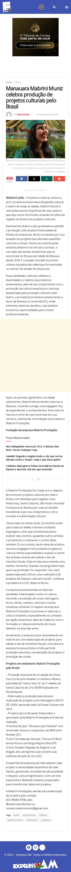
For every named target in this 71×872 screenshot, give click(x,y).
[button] (54, 7)
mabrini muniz (15, 820)
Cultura (17, 82)
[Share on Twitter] (34, 178)
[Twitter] (42, 847)
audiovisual (29, 815)
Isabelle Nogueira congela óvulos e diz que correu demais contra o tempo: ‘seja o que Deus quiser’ (34, 457)
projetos (46, 820)
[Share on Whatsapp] (47, 178)
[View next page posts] (38, 479)
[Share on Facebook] (22, 178)
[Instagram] (35, 847)
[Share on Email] (59, 178)
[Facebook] (29, 847)
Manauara (32, 820)
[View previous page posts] (32, 479)
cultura (43, 815)
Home (9, 82)
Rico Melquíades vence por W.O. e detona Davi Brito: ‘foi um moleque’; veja (32, 448)
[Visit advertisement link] (35, 37)
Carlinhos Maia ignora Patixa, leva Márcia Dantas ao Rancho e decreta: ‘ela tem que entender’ (35, 467)
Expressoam (23, 114)
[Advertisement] (35, 355)
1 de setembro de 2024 (46, 114)
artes (16, 815)
